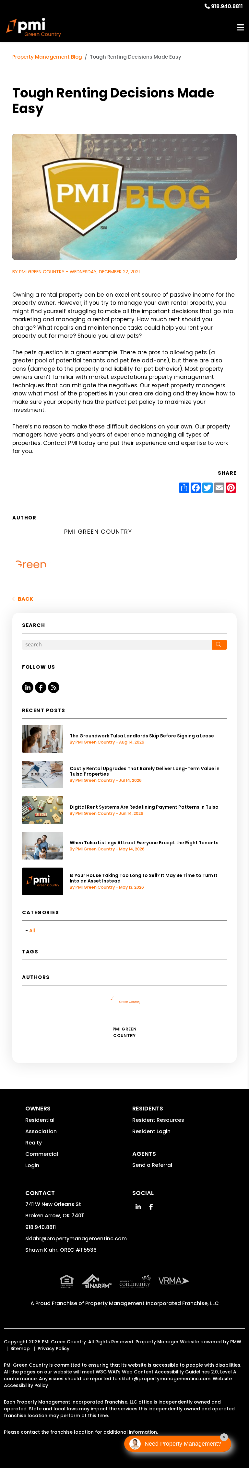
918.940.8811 (227, 6)
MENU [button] (240, 28)
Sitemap (20, 1348)
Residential (39, 1120)
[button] (27, 687)
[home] (33, 27)
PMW (235, 1341)
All (32, 930)
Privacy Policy (53, 1348)
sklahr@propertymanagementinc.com (76, 1238)
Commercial (41, 1154)
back (25, 599)
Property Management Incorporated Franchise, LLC (152, 1303)
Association (41, 1131)
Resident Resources (158, 1120)
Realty (33, 1142)
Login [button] (32, 1165)
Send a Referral (152, 1165)
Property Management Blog (47, 56)
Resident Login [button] (151, 1131)
